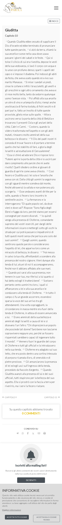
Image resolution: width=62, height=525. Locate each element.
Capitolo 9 (10, 397)
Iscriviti (31, 480)
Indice (55, 21)
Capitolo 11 (51, 397)
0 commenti (31, 413)
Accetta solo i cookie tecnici (46, 518)
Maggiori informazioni (11, 510)
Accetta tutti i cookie (17, 517)
